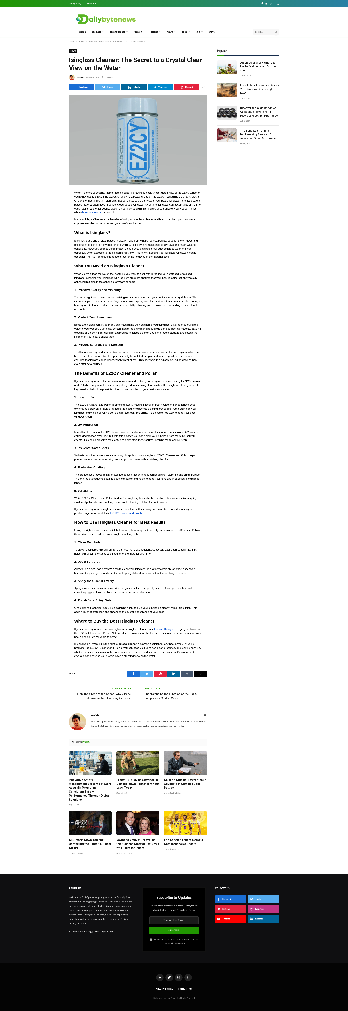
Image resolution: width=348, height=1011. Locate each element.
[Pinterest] (56, 227)
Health (154, 31)
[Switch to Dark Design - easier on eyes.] (277, 3)
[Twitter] (56, 211)
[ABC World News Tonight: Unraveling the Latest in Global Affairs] (90, 823)
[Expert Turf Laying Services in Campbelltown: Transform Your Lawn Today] (137, 763)
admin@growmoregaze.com (98, 931)
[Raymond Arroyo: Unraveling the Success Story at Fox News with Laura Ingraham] (137, 823)
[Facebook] (56, 202)
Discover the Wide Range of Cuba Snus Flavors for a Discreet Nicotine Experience (259, 111)
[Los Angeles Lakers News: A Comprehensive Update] (185, 823)
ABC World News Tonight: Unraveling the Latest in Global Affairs (90, 844)
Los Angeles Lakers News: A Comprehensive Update (183, 842)
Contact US (91, 4)
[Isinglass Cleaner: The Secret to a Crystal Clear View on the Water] (138, 140)
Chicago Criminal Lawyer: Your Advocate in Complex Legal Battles (185, 784)
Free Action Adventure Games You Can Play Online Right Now (259, 89)
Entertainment (117, 31)
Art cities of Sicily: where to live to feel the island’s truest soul (258, 66)
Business (96, 31)
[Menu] (71, 32)
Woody (82, 77)
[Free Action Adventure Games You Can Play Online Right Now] (227, 90)
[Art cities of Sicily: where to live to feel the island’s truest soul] (227, 67)
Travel (212, 31)
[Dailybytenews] (106, 19)
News (170, 31)
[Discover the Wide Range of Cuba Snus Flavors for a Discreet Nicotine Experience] (227, 113)
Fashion (138, 31)
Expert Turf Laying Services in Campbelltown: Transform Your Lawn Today (137, 784)
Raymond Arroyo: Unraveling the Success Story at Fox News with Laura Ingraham (137, 844)
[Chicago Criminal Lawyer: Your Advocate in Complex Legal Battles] (185, 763)
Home (82, 31)
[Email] (56, 235)
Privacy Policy (75, 4)
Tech (184, 31)
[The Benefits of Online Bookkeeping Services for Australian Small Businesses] (227, 135)
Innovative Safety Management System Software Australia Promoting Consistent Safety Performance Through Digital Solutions (90, 789)
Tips (198, 31)
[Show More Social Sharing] (203, 87)
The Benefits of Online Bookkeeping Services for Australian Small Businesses (258, 134)
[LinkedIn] (56, 219)
